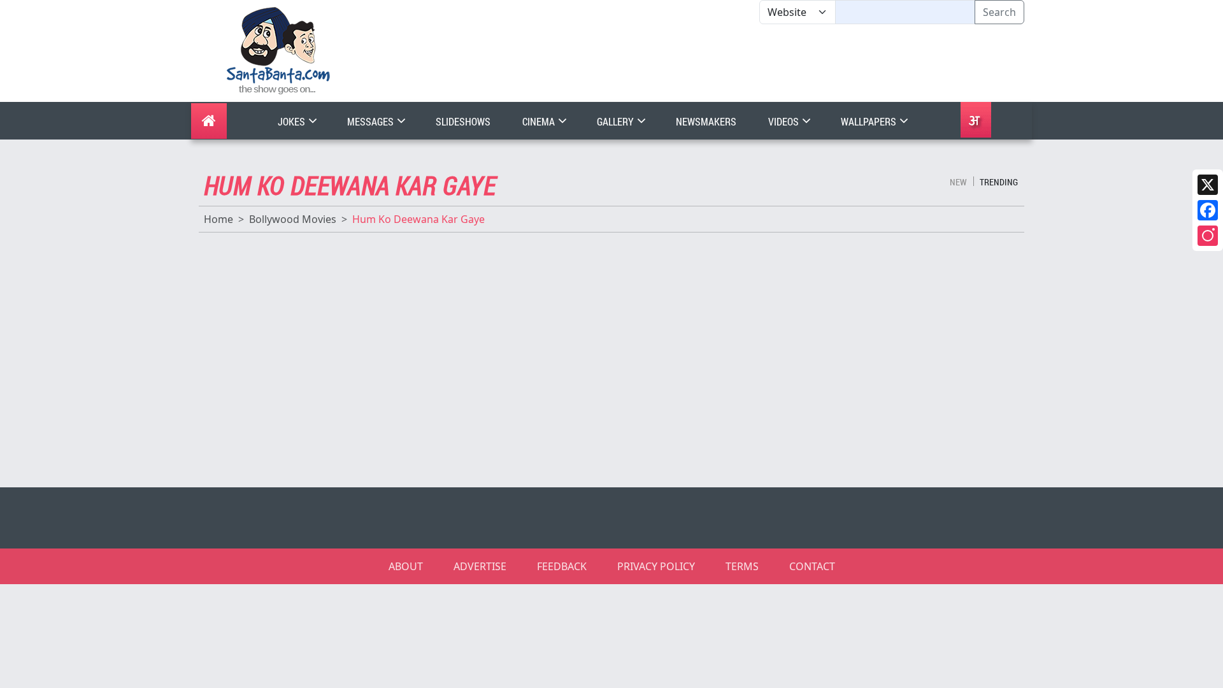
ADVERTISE (480, 566)
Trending (999, 182)
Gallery (616, 121)
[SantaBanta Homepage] (279, 50)
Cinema (539, 121)
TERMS (742, 566)
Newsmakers (706, 121)
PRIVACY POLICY (656, 566)
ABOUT (406, 566)
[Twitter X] (1207, 184)
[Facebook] (1207, 210)
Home (218, 219)
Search (999, 12)
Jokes (292, 121)
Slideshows (463, 121)
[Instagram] (1207, 235)
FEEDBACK (562, 566)
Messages (371, 121)
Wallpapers (869, 121)
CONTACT (812, 566)
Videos (784, 121)
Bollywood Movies (292, 219)
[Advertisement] (759, 63)
